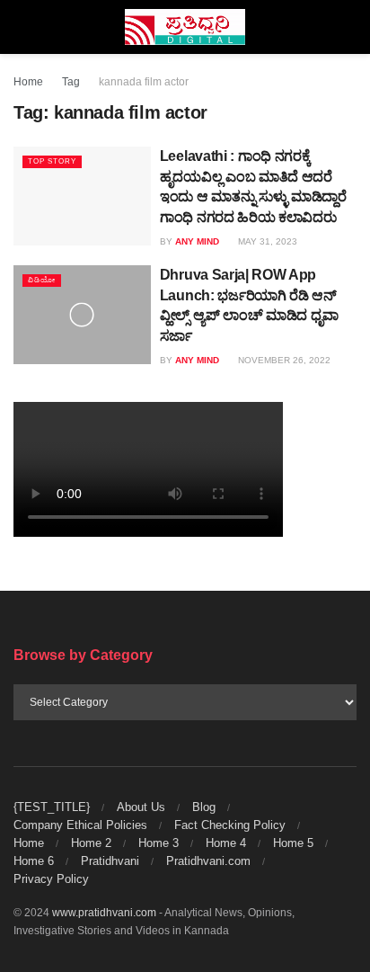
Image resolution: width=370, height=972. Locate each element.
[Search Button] (349, 27)
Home (28, 82)
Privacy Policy (51, 879)
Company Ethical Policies (80, 825)
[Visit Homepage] (185, 27)
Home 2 (91, 843)
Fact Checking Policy (230, 825)
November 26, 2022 (282, 360)
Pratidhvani (110, 861)
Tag (71, 82)
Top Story (52, 161)
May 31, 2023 (266, 241)
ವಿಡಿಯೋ (42, 280)
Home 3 (158, 843)
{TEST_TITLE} (51, 807)
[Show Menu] (21, 27)
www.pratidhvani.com (104, 912)
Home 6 (33, 861)
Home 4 (226, 843)
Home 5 (293, 843)
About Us (141, 807)
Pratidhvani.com (208, 861)
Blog (204, 807)
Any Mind (197, 241)
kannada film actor (144, 82)
